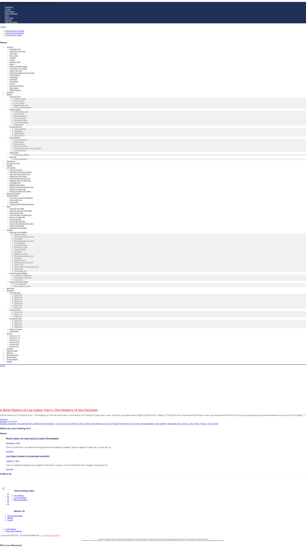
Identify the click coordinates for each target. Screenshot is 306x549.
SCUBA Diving (15, 75)
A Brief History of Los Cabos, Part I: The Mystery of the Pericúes (49, 410)
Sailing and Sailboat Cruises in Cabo (22, 73)
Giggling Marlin (19, 249)
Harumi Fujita (118, 424)
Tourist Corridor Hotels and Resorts (22, 204)
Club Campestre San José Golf (20, 178)
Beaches (9, 94)
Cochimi (72, 424)
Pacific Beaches (15, 137)
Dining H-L (18, 301)
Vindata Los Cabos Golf (18, 189)
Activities (10, 47)
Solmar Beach (19, 142)
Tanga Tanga (18, 269)
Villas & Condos (11, 22)
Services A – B (14, 336)
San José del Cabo (16, 127)
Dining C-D (18, 297)
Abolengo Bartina (20, 234)
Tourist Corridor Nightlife (18, 273)
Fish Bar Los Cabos (21, 247)
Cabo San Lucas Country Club (20, 174)
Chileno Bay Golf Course (18, 176)
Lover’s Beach (19, 103)
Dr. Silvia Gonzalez (83, 424)
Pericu (197, 424)
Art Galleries (19, 495)
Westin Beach (18, 125)
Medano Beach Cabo (21, 105)
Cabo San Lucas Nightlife (18, 232)
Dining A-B (18, 295)
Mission (10, 518)
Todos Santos (14, 153)
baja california (22, 424)
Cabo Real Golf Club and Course (21, 172)
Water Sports (14, 88)
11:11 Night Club (20, 284)
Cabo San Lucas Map (17, 209)
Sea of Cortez (213, 424)
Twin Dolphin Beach (21, 122)
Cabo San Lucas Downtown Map (21, 211)
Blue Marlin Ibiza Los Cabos (24, 241)
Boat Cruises (14, 56)
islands (185, 424)
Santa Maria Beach (20, 120)
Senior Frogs (18, 265)
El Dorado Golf (15, 183)
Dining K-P (18, 325)
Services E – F (14, 340)
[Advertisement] (153, 389)
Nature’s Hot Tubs (16, 71)
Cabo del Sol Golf (16, 170)
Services (9, 333)
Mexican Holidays (21, 500)
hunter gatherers (161, 424)
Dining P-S (18, 305)
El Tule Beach (19, 114)
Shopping (8, 20)
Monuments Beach (20, 116)
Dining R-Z (18, 327)
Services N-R (14, 344)
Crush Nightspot (19, 243)
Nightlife (10, 230)
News (7, 16)
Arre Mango (18, 239)
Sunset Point (18, 280)
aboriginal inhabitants (8, 424)
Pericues (203, 424)
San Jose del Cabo (16, 200)
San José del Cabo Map (17, 221)
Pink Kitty (17, 258)
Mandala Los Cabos (21, 254)
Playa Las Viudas (20, 118)
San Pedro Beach (20, 150)
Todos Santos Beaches (21, 155)
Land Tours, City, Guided (18, 69)
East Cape (13, 157)
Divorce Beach (19, 101)
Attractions (9, 7)
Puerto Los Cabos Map (17, 217)
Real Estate (9, 18)
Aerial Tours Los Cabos (18, 51)
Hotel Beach (18, 131)
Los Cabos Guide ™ (50, 535)
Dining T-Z (18, 308)
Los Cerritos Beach (20, 140)
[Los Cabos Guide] (3, 27)
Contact (8, 9)
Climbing (13, 58)
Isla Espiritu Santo (174, 424)
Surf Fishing (14, 81)
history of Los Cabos (132, 424)
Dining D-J (18, 323)
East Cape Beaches (20, 159)
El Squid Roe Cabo (20, 245)
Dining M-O (18, 303)
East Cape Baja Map (16, 213)
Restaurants (10, 290)
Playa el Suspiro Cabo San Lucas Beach (27, 148)
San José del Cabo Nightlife (19, 282)
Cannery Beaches (20, 99)
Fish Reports (9, 11)
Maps (8, 206)
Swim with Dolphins (17, 86)
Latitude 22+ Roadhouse (22, 275)
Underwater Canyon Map (18, 228)
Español (9, 361)
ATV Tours (13, 53)
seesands (3, 421)
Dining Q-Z (18, 316)
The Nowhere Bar (20, 271)
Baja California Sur (36, 424)
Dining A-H (18, 312)
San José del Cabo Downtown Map (21, 224)
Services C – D (15, 338)
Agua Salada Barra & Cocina (24, 237)
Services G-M (14, 342)
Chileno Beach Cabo (21, 112)
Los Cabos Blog (20, 498)
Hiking (12, 64)
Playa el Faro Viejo (20, 146)
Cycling (12, 60)
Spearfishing (14, 77)
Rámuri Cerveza (19, 260)
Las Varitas (18, 252)
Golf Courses (11, 168)
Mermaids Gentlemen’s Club (24, 256)
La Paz (191, 424)
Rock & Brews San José (22, 286)
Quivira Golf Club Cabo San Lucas (21, 187)
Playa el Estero (19, 135)
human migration (147, 424)
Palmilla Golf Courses (17, 185)
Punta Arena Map (15, 219)
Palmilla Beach (19, 133)
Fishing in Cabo (15, 62)
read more (4, 419)
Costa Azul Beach (20, 129)
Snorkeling (13, 79)
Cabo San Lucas (15, 97)
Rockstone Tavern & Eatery (23, 262)
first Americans (97, 424)
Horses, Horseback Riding (18, 66)
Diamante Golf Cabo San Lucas (20, 181)
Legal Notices (10, 529)
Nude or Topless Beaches (22, 107)
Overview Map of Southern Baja (21, 215)
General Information (14, 516)
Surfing (12, 84)
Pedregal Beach (19, 144)
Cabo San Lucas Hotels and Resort (21, 198)
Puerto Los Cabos (16, 329)
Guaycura (108, 424)
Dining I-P (18, 314)
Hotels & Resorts (11, 14)
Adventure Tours (15, 49)
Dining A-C (18, 321)
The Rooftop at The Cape (23, 277)
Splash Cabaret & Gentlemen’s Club (26, 267)
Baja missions (49, 424)
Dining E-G (18, 299)
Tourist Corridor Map (17, 226)
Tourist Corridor (15, 109)
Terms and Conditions (13, 531)
